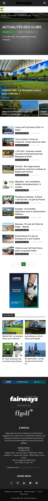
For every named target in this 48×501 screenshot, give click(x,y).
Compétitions (29, 32)
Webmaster (24, 494)
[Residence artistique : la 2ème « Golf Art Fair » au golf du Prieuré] (8, 200)
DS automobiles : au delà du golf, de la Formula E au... (34, 361)
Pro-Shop (28, 333)
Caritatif (20, 32)
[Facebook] (11, 483)
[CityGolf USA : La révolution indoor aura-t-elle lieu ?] (24, 80)
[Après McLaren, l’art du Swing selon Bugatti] (35, 327)
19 (18, 264)
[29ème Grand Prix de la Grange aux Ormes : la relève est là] (19, 111)
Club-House (12, 16)
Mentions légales (29, 492)
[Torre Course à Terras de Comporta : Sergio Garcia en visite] (8, 142)
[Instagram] (17, 483)
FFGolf (40, 492)
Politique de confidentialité (13, 492)
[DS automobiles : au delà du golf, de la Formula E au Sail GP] (35, 349)
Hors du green (30, 356)
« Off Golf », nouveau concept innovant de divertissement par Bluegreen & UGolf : (29, 154)
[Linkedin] (24, 483)
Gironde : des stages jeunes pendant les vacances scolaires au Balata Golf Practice (30, 169)
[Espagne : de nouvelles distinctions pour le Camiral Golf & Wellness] (8, 212)
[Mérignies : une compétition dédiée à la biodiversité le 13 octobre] (8, 184)
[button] (44, 3)
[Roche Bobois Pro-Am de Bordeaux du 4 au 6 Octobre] (8, 239)
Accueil (3, 16)
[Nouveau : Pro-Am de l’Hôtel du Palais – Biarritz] (8, 227)
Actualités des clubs (24, 16)
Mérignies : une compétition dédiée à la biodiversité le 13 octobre (28, 184)
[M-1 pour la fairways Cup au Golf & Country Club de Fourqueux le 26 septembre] (12, 349)
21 (29, 264)
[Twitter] (30, 483)
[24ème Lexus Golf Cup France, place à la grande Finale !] (8, 251)
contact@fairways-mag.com (30, 467)
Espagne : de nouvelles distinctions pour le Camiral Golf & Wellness (30, 211)
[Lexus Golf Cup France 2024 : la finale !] (8, 130)
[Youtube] (36, 483)
